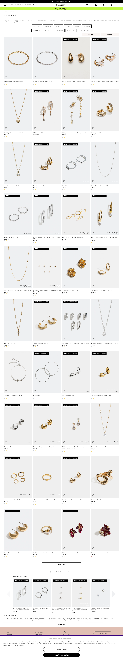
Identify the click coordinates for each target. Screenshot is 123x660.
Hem (5, 11)
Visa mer (61, 624)
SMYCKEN (28, 5)
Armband (59, 26)
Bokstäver (59, 30)
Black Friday (38, 634)
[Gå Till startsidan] (61, 4)
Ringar (68, 26)
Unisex (77, 26)
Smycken (11, 11)
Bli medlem (103, 633)
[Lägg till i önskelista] (6, 76)
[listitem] (22, 595)
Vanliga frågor (66, 634)
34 (68, 571)
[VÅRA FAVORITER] (110, 34)
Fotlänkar (36, 30)
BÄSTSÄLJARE (19, 5)
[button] (99, 5)
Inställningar (61, 649)
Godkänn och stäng (61, 655)
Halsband (48, 26)
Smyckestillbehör (84, 30)
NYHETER (10, 5)
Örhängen (36, 26)
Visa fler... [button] (61, 564)
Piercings (87, 26)
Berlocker (48, 30)
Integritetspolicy (7, 645)
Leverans (9, 634)
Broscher (70, 30)
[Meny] (5, 5)
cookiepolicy (20, 645)
